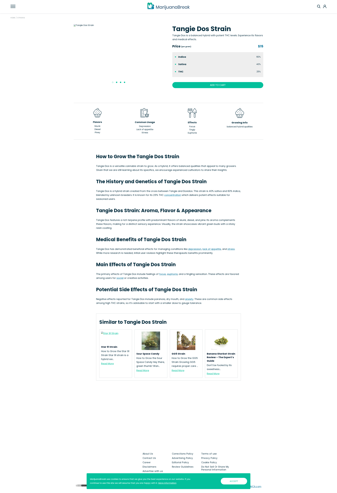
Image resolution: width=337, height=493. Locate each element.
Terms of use (209, 453)
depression (194, 249)
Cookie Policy (209, 462)
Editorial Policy (180, 462)
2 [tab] (116, 82)
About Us (148, 453)
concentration (172, 195)
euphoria (172, 274)
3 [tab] (120, 82)
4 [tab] (124, 82)
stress (231, 249)
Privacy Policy (209, 458)
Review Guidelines (182, 466)
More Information (167, 483)
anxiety (189, 299)
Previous (71, 54)
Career (147, 462)
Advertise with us (153, 471)
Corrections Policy (182, 453)
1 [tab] (112, 82)
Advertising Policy (182, 458)
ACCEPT (234, 481)
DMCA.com (255, 486)
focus (162, 274)
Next (166, 54)
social (120, 278)
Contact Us (149, 458)
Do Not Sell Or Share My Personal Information (215, 468)
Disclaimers (149, 466)
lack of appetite (211, 249)
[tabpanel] (119, 25)
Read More (107, 363)
